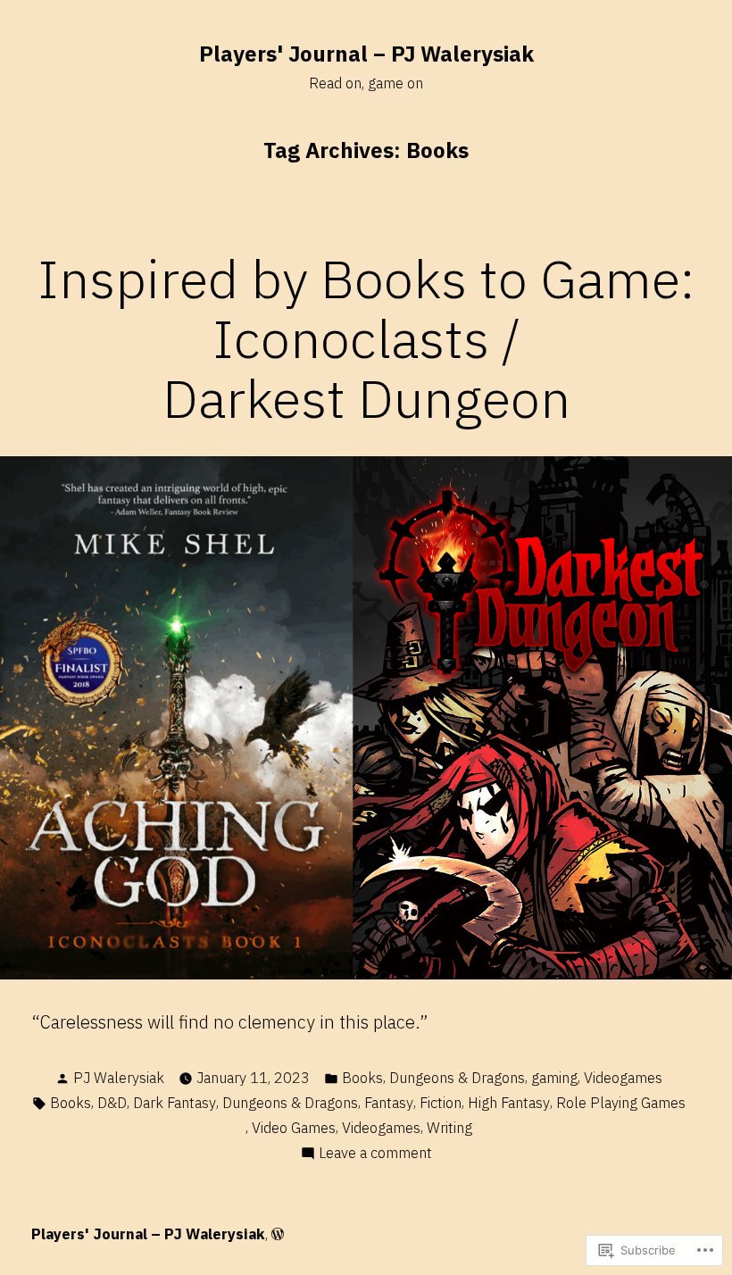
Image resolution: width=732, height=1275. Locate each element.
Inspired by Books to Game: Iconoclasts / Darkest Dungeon (366, 338)
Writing (449, 1128)
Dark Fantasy (174, 1102)
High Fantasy (509, 1102)
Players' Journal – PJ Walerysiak (366, 53)
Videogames (623, 1078)
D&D (112, 1102)
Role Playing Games (621, 1102)
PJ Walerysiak (118, 1078)
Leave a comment (375, 1153)
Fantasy (388, 1102)
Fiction (441, 1102)
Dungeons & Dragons (457, 1078)
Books (362, 1078)
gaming (554, 1078)
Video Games (294, 1128)
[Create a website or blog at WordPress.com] (277, 1234)
